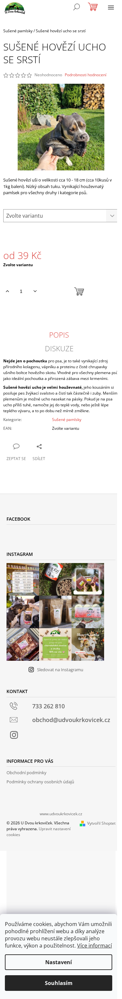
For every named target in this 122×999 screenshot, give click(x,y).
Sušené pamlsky (66, 419)
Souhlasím (59, 983)
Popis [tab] (59, 335)
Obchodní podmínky (27, 772)
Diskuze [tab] (59, 348)
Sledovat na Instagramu (60, 670)
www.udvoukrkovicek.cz (61, 814)
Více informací (94, 945)
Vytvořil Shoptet (101, 823)
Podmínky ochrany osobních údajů (40, 782)
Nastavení (58, 962)
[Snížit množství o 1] (35, 291)
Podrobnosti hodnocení (85, 75)
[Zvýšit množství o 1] (7, 291)
